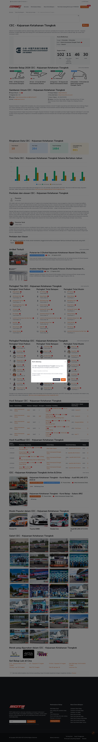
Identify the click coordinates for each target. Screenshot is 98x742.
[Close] (65, 362)
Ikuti (63, 379)
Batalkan (56, 379)
